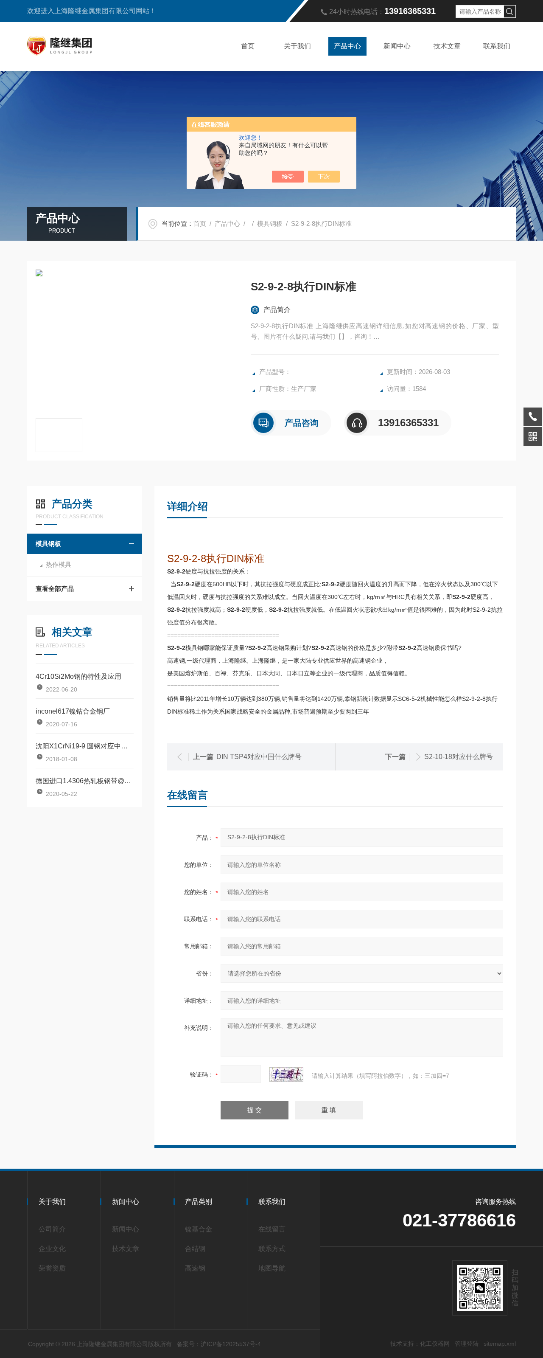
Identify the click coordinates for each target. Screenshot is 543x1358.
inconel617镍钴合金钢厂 (73, 711)
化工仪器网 (435, 1343)
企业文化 (52, 1248)
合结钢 (195, 1248)
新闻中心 (397, 46)
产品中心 (347, 46)
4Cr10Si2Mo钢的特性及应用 (78, 676)
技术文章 (447, 46)
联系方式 (271, 1248)
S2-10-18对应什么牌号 (458, 756)
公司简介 (52, 1229)
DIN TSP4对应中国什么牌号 (259, 756)
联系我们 (496, 46)
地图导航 (271, 1268)
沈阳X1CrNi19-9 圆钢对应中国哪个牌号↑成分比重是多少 (85, 746)
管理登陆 (467, 1343)
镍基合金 (198, 1229)
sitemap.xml (500, 1343)
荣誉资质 (52, 1268)
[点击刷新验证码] (286, 1074)
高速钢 (195, 1268)
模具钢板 (270, 223)
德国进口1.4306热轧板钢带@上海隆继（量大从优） (85, 780)
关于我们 (297, 46)
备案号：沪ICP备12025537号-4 (219, 1344)
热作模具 (58, 564)
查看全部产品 (55, 588)
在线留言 (271, 1229)
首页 (248, 46)
